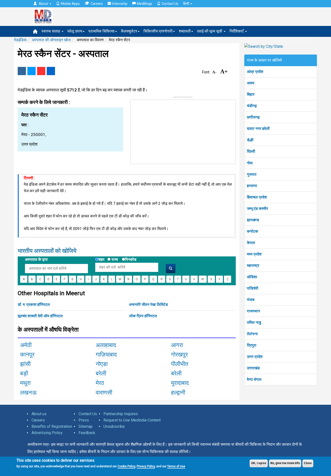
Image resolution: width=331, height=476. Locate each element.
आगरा (177, 345)
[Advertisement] (167, 130)
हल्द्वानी (178, 392)
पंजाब (250, 299)
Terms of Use (176, 466)
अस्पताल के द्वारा (36, 259)
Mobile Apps (70, 4)
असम (250, 83)
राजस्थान (253, 311)
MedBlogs (144, 4)
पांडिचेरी (252, 288)
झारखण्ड (253, 220)
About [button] (43, 4)
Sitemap (86, 426)
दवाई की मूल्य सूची (210, 31)
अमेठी (26, 345)
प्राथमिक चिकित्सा (101, 31)
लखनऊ (28, 392)
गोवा (250, 163)
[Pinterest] (41, 71)
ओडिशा (252, 277)
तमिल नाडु (254, 322)
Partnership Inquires (120, 414)
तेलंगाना (252, 334)
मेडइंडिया (20, 40)
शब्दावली (185, 31)
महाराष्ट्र (253, 265)
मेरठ (100, 383)
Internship (119, 4)
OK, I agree (258, 463)
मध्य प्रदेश (254, 254)
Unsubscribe (114, 426)
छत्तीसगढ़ (253, 117)
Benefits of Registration (52, 426)
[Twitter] (31, 71)
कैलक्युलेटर (129, 31)
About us (39, 414)
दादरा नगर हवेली (258, 128)
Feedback (87, 432)
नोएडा (102, 364)
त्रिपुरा (251, 345)
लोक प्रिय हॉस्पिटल (143, 316)
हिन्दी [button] (186, 4)
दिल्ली (251, 151)
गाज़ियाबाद (106, 354)
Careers (97, 4)
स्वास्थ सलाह (51, 31)
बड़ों (24, 373)
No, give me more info (285, 463)
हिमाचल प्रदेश (257, 197)
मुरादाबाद (180, 383)
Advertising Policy (47, 432)
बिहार (250, 94)
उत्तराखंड (253, 368)
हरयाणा (252, 185)
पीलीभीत (179, 364)
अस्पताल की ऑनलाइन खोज (51, 40)
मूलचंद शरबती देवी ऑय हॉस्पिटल (40, 316)
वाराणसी (104, 392)
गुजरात (251, 174)
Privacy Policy (146, 466)
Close (308, 463)
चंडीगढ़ (252, 105)
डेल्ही (250, 140)
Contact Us (170, 4)
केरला (251, 242)
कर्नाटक (252, 231)
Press (84, 420)
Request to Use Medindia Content (132, 420)
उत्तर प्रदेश (254, 356)
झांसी (25, 364)
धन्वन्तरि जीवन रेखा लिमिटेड (148, 304)
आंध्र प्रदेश (255, 71)
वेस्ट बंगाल (254, 379)
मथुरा (25, 383)
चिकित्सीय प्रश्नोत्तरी (158, 31)
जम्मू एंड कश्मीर (257, 208)
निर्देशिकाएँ (236, 31)
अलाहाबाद (106, 345)
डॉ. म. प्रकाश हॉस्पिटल (34, 304)
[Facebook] (22, 71)
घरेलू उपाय (74, 31)
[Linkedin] (51, 71)
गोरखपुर (179, 354)
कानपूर (27, 354)
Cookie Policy (126, 466)
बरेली (101, 373)
